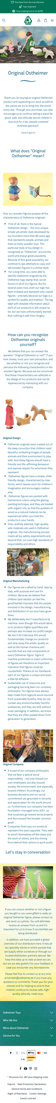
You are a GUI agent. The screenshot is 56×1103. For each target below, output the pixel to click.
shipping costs (40, 1077)
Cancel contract (28, 1098)
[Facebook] (21, 1069)
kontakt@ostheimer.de (20, 977)
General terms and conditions (27, 1089)
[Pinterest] (31, 1069)
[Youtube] (26, 1069)
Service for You (11, 1036)
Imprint (11, 1084)
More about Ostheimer (16, 1028)
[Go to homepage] (28, 20)
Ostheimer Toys (12, 1013)
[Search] (4, 20)
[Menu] (52, 20)
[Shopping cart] (45, 20)
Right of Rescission (17, 1093)
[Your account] (39, 20)
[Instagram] (35, 1069)
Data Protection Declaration (31, 1084)
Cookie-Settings (38, 1093)
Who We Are (10, 1020)
